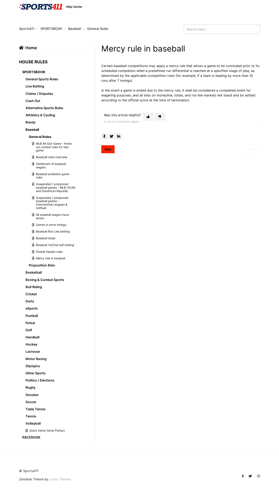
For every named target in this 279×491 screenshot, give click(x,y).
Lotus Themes (60, 479)
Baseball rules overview (51, 157)
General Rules (97, 29)
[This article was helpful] (148, 117)
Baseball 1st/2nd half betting (55, 245)
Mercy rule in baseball (50, 258)
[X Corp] (111, 136)
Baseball (74, 29)
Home (31, 47)
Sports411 (26, 29)
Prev (108, 149)
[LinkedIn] (119, 136)
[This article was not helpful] (160, 117)
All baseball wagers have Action (52, 216)
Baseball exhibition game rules (52, 175)
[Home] (40, 7)
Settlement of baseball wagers (51, 165)
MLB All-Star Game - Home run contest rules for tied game (54, 147)
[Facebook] (104, 136)
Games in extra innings (51, 224)
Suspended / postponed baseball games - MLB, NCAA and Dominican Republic (55, 187)
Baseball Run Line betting (53, 231)
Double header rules (49, 251)
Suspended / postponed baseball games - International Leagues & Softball (52, 203)
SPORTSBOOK (51, 29)
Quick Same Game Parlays (47, 430)
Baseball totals (45, 238)
